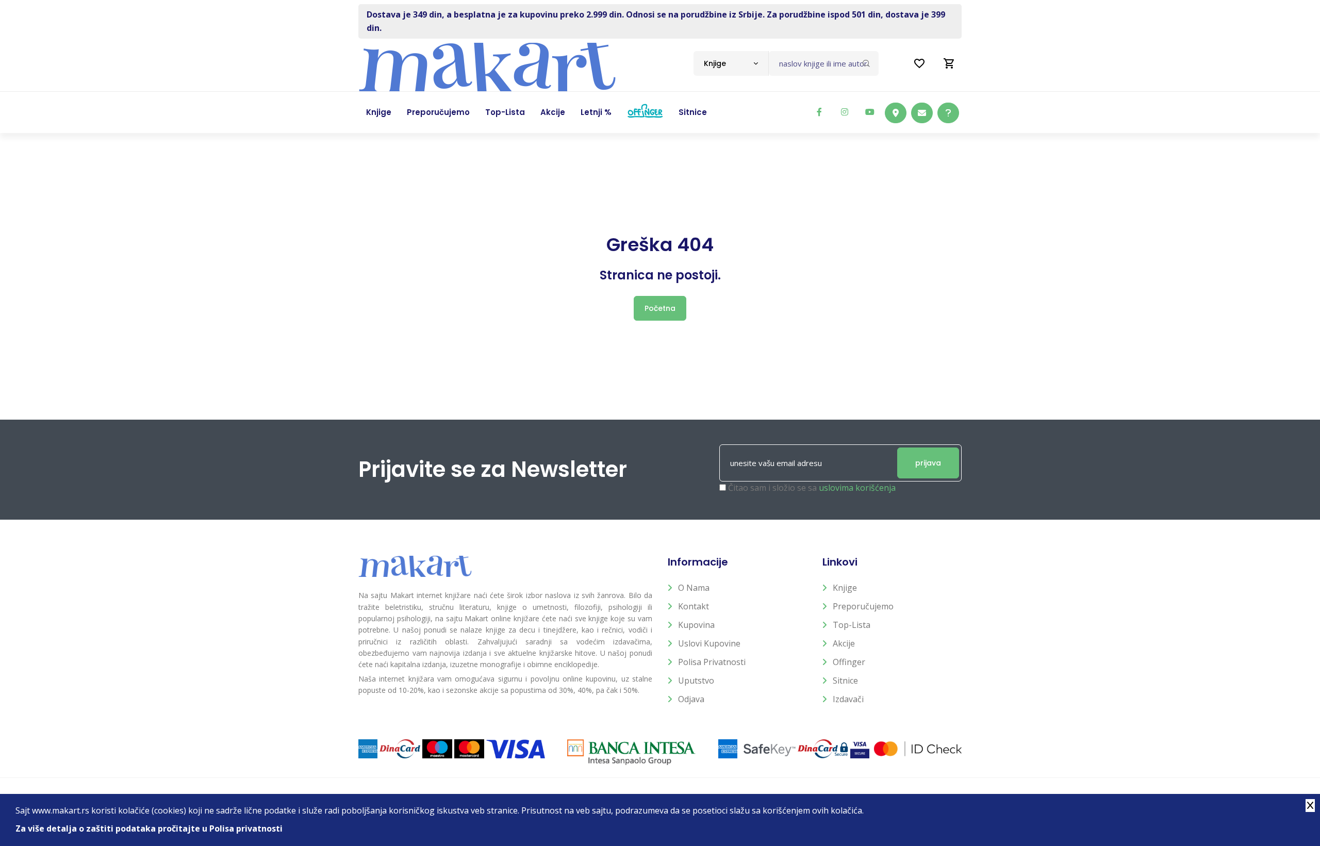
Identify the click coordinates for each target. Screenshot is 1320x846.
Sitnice (845, 680)
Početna (660, 308)
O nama (694, 588)
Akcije (844, 643)
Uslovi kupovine (709, 643)
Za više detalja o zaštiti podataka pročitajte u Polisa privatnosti (149, 828)
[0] (949, 63)
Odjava (691, 699)
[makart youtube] (870, 112)
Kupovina (696, 625)
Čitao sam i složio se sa (812, 487)
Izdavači (848, 699)
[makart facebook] (819, 112)
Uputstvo (696, 680)
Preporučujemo (863, 606)
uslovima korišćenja (857, 487)
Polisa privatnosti (712, 662)
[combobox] (731, 63)
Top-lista (851, 625)
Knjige (845, 588)
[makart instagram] (844, 112)
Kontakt (693, 606)
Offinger (849, 662)
